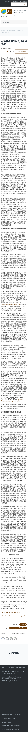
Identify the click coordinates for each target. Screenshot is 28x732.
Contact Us (15, 1)
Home (3, 31)
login (8, 633)
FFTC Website (6, 722)
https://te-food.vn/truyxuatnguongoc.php (14, 616)
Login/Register (23, 1)
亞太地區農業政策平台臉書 (11, 726)
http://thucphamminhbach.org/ (11, 304)
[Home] (6, 11)
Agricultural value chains (18, 628)
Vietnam (23, 624)
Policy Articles (11, 31)
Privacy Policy (8, 1)
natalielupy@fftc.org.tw (14, 677)
